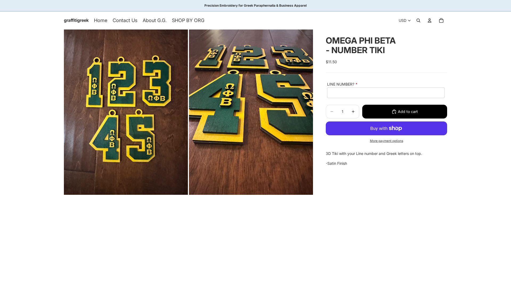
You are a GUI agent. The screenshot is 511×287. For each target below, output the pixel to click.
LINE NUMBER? (340, 84)
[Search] (418, 20)
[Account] (429, 20)
